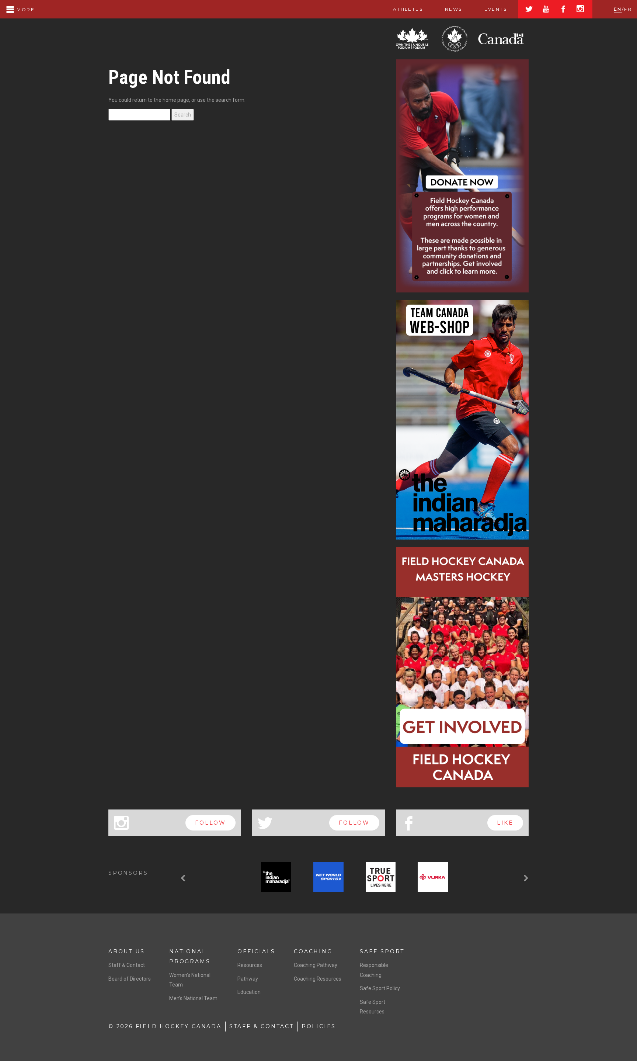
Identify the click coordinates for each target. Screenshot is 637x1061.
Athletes (408, 9)
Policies (319, 1026)
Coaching (313, 951)
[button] (184, 878)
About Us (126, 951)
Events (495, 9)
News (453, 9)
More (25, 9)
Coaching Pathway (315, 965)
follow (210, 822)
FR (628, 9)
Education (249, 992)
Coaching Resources (317, 979)
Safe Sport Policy (380, 988)
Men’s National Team (193, 998)
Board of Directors (129, 979)
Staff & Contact (126, 965)
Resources (249, 965)
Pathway (247, 979)
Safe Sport (382, 951)
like (505, 822)
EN (618, 9)
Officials (256, 951)
